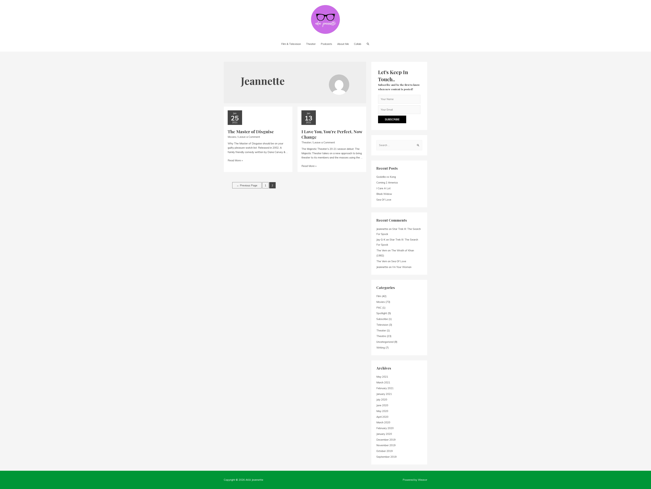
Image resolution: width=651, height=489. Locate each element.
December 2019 (386, 439)
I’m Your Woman (401, 267)
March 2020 (383, 422)
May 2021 (382, 376)
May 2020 (382, 411)
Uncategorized (384, 341)
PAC (379, 307)
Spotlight (381, 313)
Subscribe (382, 319)
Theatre (381, 336)
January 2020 (384, 434)
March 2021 (383, 382)
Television (382, 324)
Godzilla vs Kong (386, 176)
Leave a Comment (249, 136)
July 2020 (381, 399)
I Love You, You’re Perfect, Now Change (331, 134)
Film (378, 296)
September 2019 (386, 456)
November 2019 (386, 445)
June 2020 (382, 405)
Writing (380, 347)
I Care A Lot (383, 188)
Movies (232, 136)
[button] (392, 119)
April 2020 (382, 416)
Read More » (235, 160)
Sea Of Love (383, 199)
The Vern (381, 250)
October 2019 (384, 451)
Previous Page (246, 185)
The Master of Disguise (251, 131)
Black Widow (384, 193)
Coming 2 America (387, 182)
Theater (306, 142)
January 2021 (384, 394)
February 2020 (385, 428)
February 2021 (385, 388)
